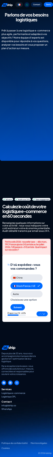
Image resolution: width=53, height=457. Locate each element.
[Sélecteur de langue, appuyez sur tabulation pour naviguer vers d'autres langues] (19, 4)
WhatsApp (6, 409)
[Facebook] (3, 382)
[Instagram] (16, 382)
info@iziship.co (8, 405)
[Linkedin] (10, 382)
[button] (43, 313)
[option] (26, 277)
